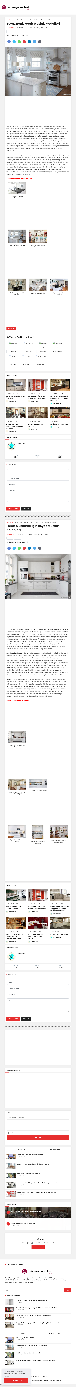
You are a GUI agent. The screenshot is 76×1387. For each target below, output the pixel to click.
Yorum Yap (11, 328)
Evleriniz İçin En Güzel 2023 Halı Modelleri (30, 1155)
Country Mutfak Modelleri (59, 934)
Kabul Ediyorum (16, 1380)
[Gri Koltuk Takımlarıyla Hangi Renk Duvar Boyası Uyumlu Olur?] (9, 1309)
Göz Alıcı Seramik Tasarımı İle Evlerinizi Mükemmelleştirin (36, 1192)
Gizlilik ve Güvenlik (36, 1380)
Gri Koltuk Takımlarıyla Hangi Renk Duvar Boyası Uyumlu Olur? (36, 1308)
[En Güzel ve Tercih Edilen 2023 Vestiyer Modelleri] (9, 1302)
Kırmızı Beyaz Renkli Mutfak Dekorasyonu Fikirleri (35, 936)
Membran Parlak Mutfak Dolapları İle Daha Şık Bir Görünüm (59, 398)
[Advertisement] (38, 111)
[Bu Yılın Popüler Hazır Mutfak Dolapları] (16, 895)
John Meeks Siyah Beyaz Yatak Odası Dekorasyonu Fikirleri (37, 1183)
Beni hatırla (13, 1133)
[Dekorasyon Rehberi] (15, 7)
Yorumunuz (12, 490)
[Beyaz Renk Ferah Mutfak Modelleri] (38, 71)
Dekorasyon (10, 28)
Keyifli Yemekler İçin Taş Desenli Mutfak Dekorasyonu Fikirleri (15, 936)
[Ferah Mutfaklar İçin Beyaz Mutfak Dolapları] (38, 576)
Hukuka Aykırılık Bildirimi (52, 1380)
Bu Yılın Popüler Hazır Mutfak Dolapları (13, 908)
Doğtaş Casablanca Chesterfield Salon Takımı (33, 1164)
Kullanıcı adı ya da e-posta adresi (15, 1117)
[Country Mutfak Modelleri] (60, 923)
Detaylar (6, 1376)
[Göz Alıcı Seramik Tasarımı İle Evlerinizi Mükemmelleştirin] (11, 1194)
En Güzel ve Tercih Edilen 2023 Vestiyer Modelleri (32, 1300)
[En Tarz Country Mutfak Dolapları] (38, 412)
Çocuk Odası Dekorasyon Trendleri (23, 1223)
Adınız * (11, 472)
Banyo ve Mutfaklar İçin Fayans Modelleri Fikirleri (37, 397)
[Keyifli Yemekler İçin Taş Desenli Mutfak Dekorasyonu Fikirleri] (16, 923)
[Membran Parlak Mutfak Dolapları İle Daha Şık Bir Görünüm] (60, 384)
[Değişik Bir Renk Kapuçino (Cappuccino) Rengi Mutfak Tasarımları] (60, 895)
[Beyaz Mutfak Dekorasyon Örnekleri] (16, 384)
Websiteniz (12, 484)
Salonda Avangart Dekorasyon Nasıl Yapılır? (26, 1211)
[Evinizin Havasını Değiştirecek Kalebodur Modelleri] (16, 412)
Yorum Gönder (13, 508)
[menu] (71, 7)
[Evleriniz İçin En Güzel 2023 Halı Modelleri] (11, 1156)
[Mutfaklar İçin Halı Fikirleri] (60, 412)
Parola (8, 1125)
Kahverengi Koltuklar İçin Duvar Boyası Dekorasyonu (33, 1315)
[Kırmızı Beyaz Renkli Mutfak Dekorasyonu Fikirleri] (38, 923)
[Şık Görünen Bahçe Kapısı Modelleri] (11, 1175)
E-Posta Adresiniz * (14, 478)
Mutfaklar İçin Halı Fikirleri (59, 424)
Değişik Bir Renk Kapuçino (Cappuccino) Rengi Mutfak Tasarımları (59, 909)
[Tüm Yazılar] (38, 1204)
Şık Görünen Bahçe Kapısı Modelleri (29, 1173)
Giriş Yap (26, 508)
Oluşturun (39, 1247)
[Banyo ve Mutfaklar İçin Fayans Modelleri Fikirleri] (38, 384)
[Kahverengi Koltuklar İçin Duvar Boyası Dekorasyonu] (9, 1317)
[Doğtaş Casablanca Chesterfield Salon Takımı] (11, 1166)
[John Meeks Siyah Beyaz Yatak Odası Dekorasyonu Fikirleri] (11, 1184)
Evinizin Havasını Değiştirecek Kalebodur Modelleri (14, 426)
